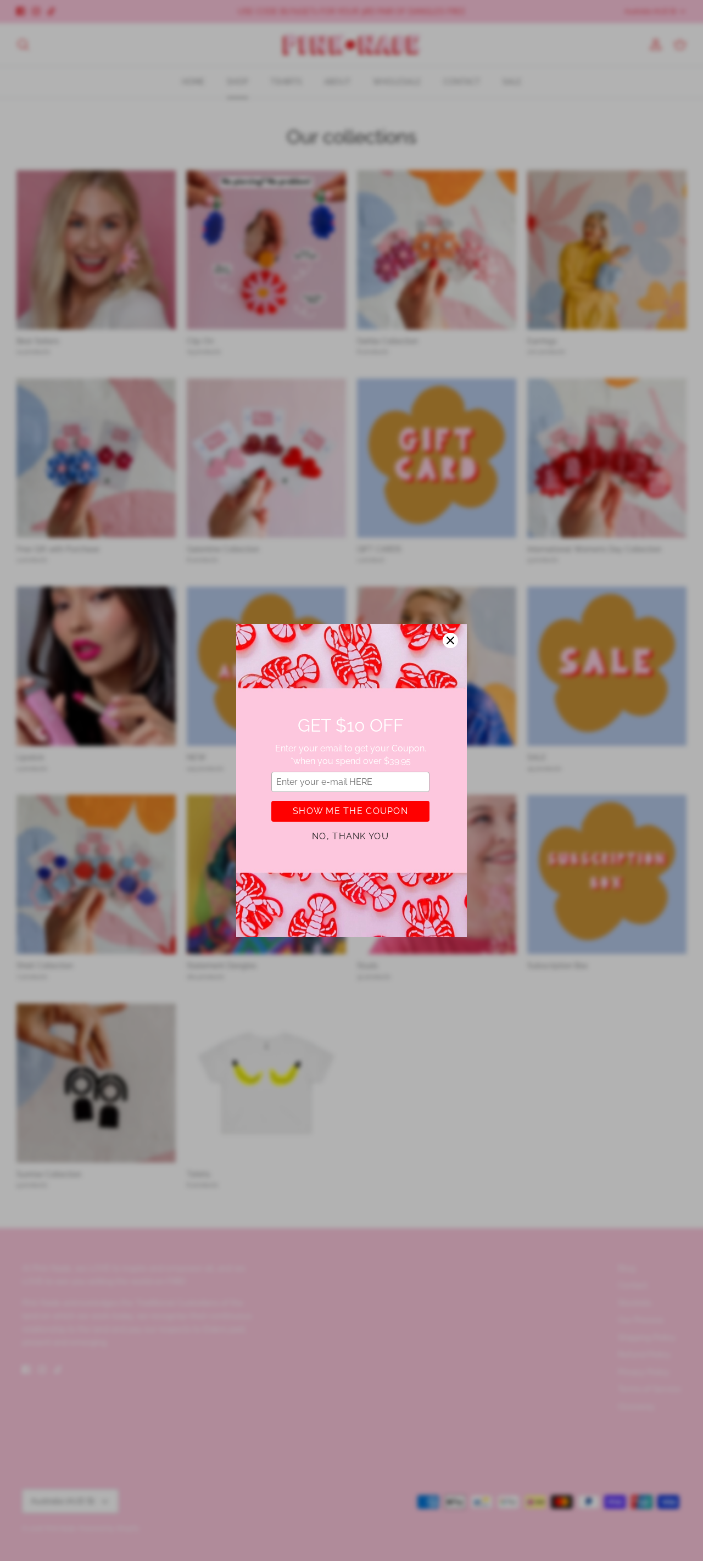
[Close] (450, 640)
